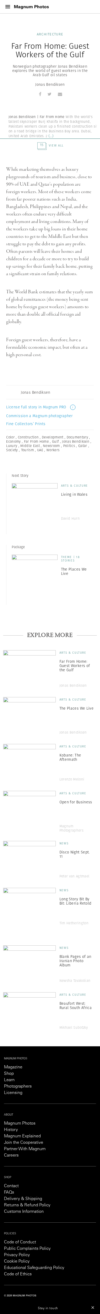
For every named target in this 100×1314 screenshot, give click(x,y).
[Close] (93, 1307)
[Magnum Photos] (31, 6)
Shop (9, 1074)
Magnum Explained (22, 1136)
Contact (11, 1186)
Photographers (18, 1086)
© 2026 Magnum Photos (20, 1296)
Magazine (13, 1067)
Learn (9, 1080)
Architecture (50, 34)
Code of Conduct (20, 1242)
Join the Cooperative (23, 1143)
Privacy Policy (17, 1255)
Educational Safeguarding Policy (34, 1268)
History (11, 1130)
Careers (11, 1155)
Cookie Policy (17, 1261)
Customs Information (24, 1212)
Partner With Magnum (25, 1149)
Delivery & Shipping (23, 1199)
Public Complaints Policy (27, 1249)
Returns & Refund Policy (27, 1205)
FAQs (9, 1192)
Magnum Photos (19, 1123)
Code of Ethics (18, 1274)
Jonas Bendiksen (50, 84)
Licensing (13, 1093)
